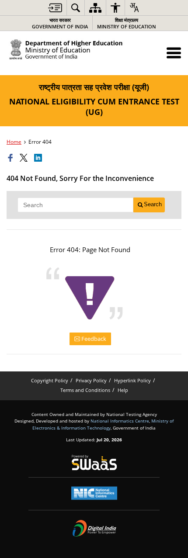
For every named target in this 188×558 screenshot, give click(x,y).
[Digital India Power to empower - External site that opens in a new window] (94, 528)
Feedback (93, 339)
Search (153, 204)
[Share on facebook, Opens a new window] (12, 158)
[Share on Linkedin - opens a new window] (39, 158)
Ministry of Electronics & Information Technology (103, 424)
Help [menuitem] (123, 390)
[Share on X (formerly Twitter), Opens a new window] (25, 158)
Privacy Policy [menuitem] (91, 380)
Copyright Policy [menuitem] (49, 380)
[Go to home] (94, 51)
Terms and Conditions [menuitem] (85, 390)
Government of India (60, 23)
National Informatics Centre (120, 421)
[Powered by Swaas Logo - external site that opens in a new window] (94, 462)
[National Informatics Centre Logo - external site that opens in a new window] (94, 493)
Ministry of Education (126, 23)
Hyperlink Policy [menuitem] (132, 380)
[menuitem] (55, 7)
